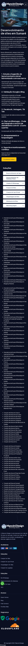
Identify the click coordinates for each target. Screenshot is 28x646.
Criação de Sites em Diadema (12, 446)
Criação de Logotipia (6, 568)
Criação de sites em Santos (11, 428)
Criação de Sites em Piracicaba (13, 450)
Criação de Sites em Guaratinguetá (14, 485)
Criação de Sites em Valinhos (12, 465)
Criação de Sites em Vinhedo (12, 467)
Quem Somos (4, 597)
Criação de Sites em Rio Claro (12, 457)
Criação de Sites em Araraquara (13, 438)
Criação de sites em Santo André (13, 426)
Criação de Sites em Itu (10, 442)
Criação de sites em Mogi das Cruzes (14, 473)
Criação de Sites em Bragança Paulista (15, 512)
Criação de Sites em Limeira (12, 479)
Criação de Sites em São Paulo (12, 416)
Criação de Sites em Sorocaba (12, 414)
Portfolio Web (5, 606)
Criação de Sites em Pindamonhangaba (15, 508)
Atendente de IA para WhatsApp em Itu (15, 280)
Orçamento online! (9, 159)
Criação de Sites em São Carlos (13, 430)
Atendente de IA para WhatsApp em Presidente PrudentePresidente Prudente (14, 319)
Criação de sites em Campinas (12, 420)
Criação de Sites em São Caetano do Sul (15, 510)
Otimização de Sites (12, 201)
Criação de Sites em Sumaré (12, 483)
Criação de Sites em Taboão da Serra (14, 499)
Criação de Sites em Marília (11, 434)
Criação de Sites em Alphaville (12, 497)
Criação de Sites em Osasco (12, 412)
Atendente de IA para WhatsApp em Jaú (15, 296)
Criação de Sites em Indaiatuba (13, 432)
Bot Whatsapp (5, 578)
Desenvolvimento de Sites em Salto (14, 493)
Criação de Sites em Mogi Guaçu (13, 506)
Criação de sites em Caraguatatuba (14, 489)
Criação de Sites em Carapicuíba (13, 452)
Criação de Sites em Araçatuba (12, 459)
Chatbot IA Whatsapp (12, 183)
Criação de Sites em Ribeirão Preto (14, 504)
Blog (2, 600)
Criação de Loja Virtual (13, 192)
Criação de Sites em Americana (13, 436)
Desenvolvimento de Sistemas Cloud (12, 178)
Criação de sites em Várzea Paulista (14, 487)
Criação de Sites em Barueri (12, 495)
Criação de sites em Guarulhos (12, 418)
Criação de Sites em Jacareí (11, 440)
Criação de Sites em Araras (11, 463)
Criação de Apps (5, 584)
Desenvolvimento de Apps (14, 173)
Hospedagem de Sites (12, 196)
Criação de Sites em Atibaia (11, 461)
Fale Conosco (5, 603)
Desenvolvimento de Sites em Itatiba (14, 491)
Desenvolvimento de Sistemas (9, 581)
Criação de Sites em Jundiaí (11, 448)
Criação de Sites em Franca (11, 475)
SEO (2, 587)
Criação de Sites (11, 187)
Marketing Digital (11, 205)
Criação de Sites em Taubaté (12, 477)
